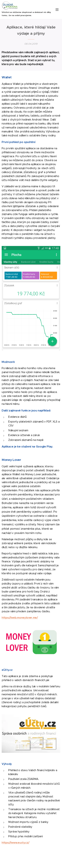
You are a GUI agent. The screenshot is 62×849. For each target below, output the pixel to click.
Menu (57, 9)
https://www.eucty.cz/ (15, 842)
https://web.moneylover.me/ (20, 617)
